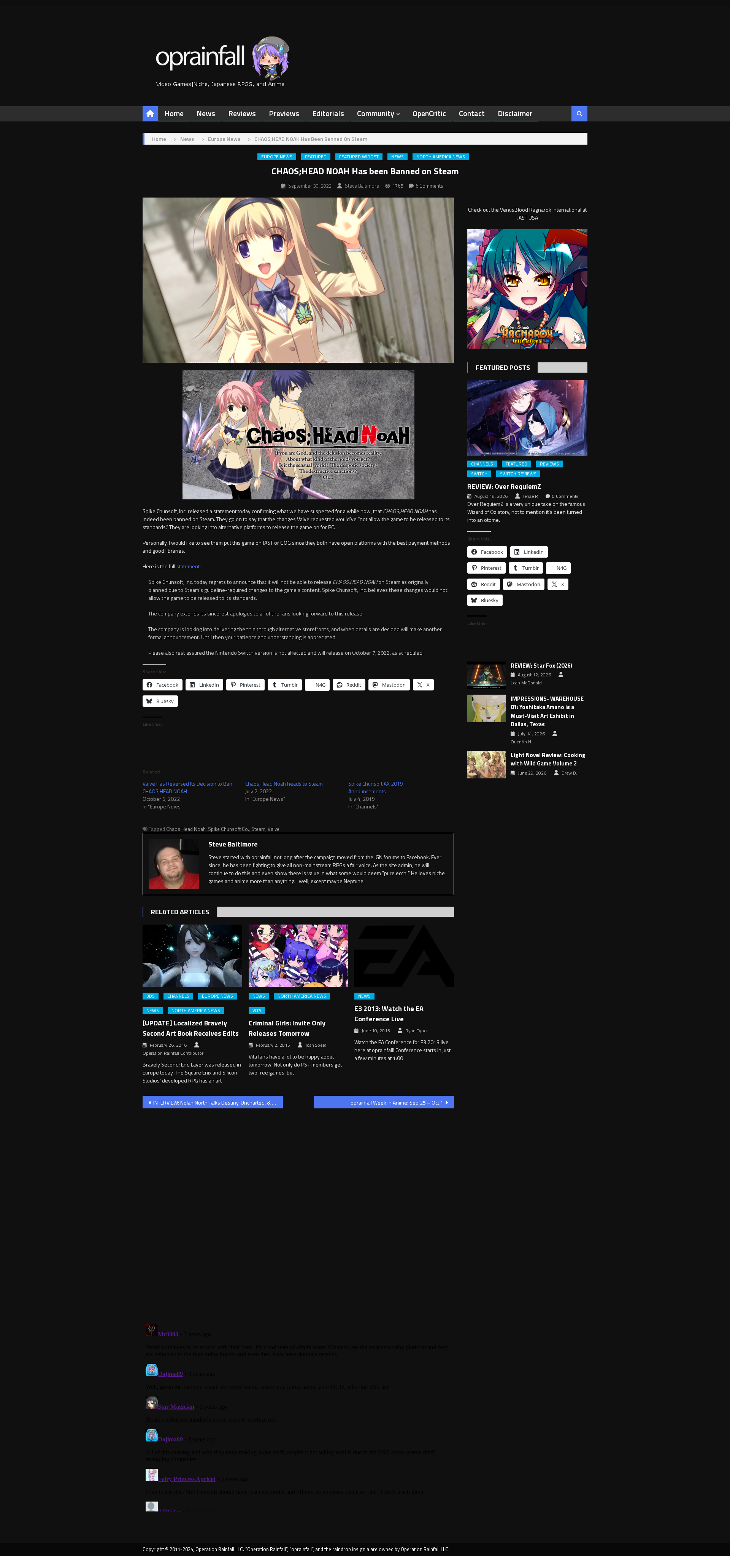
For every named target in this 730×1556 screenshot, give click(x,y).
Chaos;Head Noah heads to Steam (284, 784)
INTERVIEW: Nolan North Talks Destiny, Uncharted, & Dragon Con (218, 1102)
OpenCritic (429, 113)
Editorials (328, 113)
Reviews (242, 113)
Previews (284, 113)
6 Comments (429, 186)
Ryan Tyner (416, 1030)
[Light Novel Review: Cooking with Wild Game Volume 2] (486, 764)
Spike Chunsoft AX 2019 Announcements (375, 787)
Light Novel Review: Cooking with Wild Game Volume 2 (548, 759)
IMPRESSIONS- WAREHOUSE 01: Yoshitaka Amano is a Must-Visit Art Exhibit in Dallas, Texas (547, 712)
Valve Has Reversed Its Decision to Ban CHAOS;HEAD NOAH (187, 787)
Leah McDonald (526, 682)
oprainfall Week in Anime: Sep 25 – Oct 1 (397, 1102)
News (206, 113)
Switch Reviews (518, 473)
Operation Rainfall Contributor (173, 1053)
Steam (258, 829)
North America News (440, 156)
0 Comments (565, 496)
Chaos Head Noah (186, 829)
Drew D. (569, 773)
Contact (472, 113)
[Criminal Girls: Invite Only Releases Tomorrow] (298, 956)
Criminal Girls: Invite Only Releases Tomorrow (287, 1028)
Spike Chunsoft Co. (228, 829)
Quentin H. (521, 741)
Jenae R (530, 496)
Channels (178, 996)
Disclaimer (515, 113)
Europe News (276, 156)
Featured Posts (503, 367)
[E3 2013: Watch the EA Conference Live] (404, 956)
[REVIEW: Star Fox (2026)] (486, 675)
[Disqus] (298, 1211)
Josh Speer (315, 1045)
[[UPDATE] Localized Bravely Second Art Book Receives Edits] (192, 956)
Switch (479, 473)
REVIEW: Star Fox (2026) (541, 666)
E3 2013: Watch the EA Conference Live (389, 1013)
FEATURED (316, 156)
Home (174, 113)
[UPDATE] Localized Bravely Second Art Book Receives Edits (191, 1028)
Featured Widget (359, 156)
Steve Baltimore (362, 186)
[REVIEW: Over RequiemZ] (527, 417)
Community (375, 113)
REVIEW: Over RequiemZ (504, 486)
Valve (273, 829)
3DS (150, 996)
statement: (188, 566)
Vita (256, 1010)
